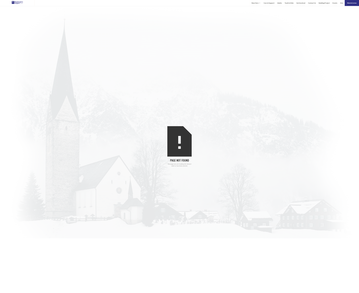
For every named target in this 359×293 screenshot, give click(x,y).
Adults (279, 3)
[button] (256, 3)
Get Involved (300, 3)
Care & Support (269, 3)
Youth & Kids (289, 3)
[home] (17, 3)
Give (341, 3)
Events (335, 3)
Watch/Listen (352, 3)
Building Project (324, 3)
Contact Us (312, 3)
